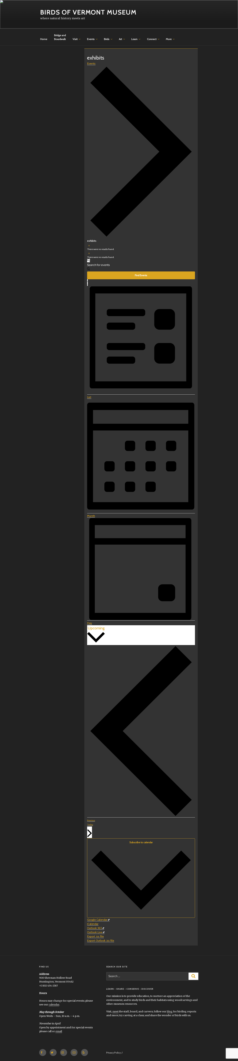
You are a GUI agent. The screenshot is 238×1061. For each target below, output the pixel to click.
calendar (54, 1004)
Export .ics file (95, 936)
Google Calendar (97, 919)
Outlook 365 (94, 928)
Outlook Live (94, 932)
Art (120, 39)
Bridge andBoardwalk (60, 37)
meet (115, 1011)
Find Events (141, 275)
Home (43, 39)
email (58, 1031)
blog (169, 1011)
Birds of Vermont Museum (88, 12)
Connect (151, 39)
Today (90, 824)
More (169, 39)
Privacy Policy (113, 1052)
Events (91, 39)
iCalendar (92, 924)
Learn (134, 39)
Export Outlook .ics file (100, 940)
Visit (75, 39)
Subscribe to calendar (141, 842)
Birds (106, 39)
